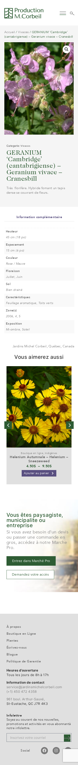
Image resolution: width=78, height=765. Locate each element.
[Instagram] (56, 750)
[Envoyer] (67, 738)
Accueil (9, 32)
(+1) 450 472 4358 (21, 691)
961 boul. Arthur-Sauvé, (25, 699)
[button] (63, 13)
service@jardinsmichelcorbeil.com (34, 687)
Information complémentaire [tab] (39, 217)
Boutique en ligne (32, 453)
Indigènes (51, 453)
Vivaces (23, 32)
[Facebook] (44, 750)
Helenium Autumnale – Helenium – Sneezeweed (39, 459)
